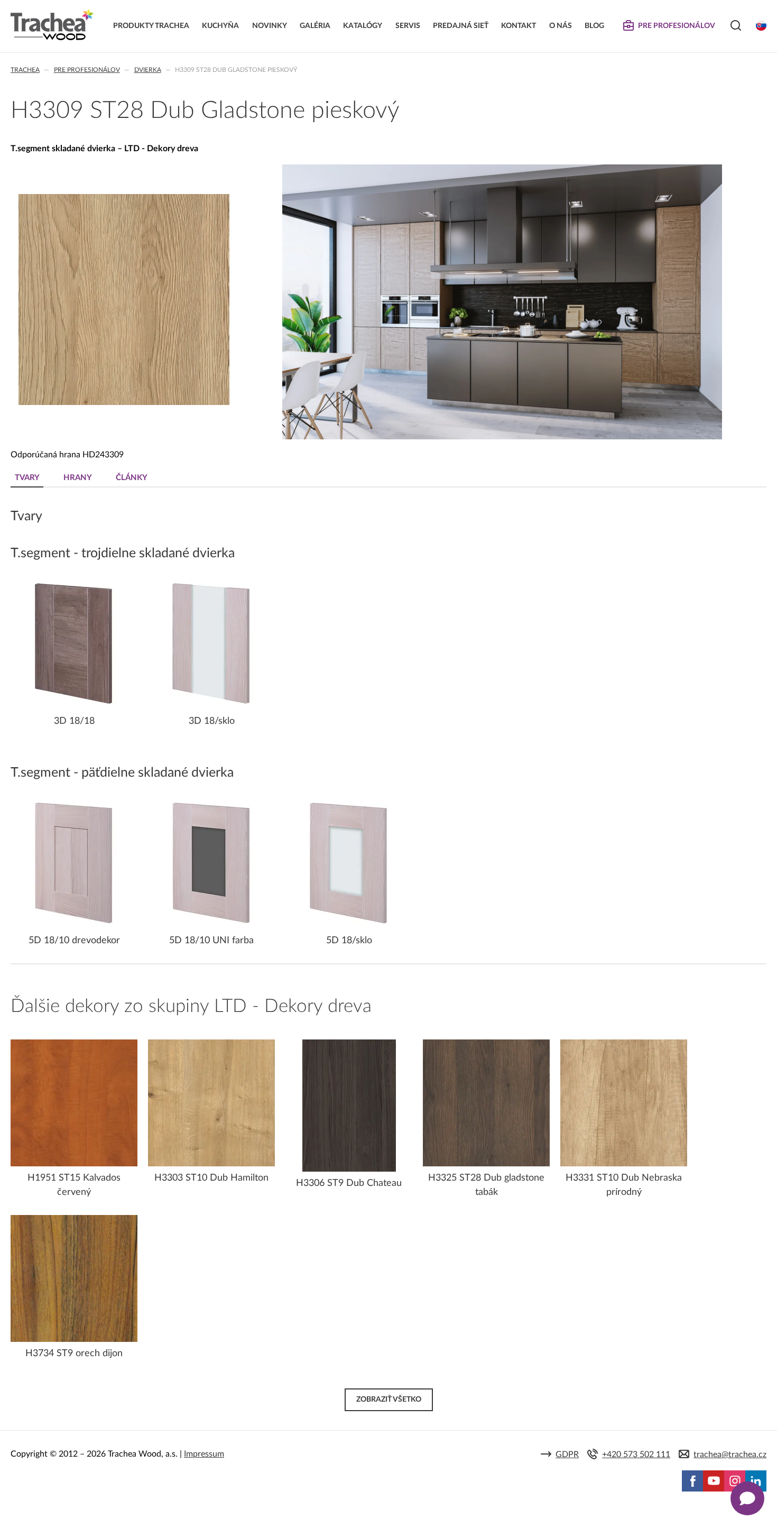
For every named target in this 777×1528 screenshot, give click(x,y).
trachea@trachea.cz (729, 1454)
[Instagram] (734, 1481)
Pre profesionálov (87, 70)
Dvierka (147, 70)
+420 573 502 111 (636, 1454)
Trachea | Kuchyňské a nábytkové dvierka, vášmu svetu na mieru (52, 25)
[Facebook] (692, 1481)
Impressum (204, 1454)
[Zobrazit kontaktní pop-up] (747, 1498)
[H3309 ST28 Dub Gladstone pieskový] (123, 403)
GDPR (567, 1454)
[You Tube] (713, 1481)
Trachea (25, 70)
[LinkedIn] (755, 1481)
